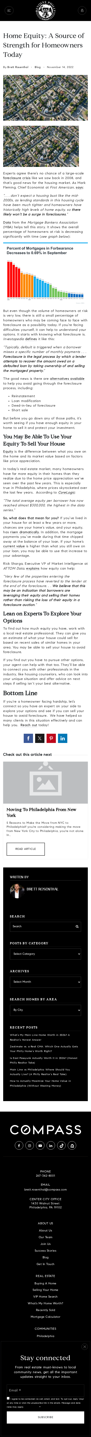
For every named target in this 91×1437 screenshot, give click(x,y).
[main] (45, 566)
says (79, 187)
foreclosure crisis (17, 178)
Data (7, 222)
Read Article (25, 849)
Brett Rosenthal (17, 67)
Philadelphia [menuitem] (45, 1336)
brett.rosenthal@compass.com (45, 1189)
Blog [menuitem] (46, 1257)
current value (14, 546)
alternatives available (67, 379)
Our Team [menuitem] (45, 1237)
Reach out (29, 725)
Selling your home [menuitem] (45, 1290)
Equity (8, 451)
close (84, 1347)
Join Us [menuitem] (45, 1244)
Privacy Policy (32, 1407)
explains (33, 568)
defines (31, 339)
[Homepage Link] (45, 10)
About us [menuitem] (45, 1230)
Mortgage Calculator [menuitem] (46, 1317)
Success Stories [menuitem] (46, 1250)
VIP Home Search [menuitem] (45, 1296)
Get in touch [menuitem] (46, 1264)
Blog (38, 67)
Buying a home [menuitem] (45, 1283)
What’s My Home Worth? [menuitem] (45, 1303)
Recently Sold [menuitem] (45, 1310)
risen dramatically (24, 532)
